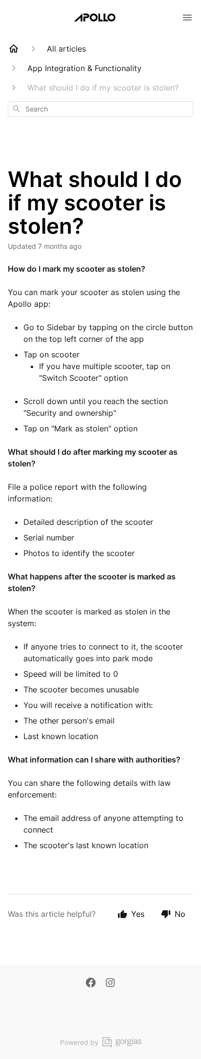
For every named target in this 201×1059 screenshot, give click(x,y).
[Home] (14, 49)
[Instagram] (110, 983)
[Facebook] (91, 983)
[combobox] (100, 109)
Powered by (79, 1042)
